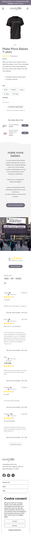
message (18, 278)
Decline (14, 525)
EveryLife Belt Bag (14, 124)
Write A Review (16, 266)
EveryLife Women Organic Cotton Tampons (13, 132)
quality (7, 278)
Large (21, 89)
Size (3, 85)
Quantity (5, 97)
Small (5, 89)
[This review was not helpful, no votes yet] (25, 313)
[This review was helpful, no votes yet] (22, 313)
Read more (7, 344)
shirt (12, 278)
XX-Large (15, 94)
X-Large (6, 94)
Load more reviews (15, 444)
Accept (14, 521)
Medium (13, 89)
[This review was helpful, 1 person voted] (22, 437)
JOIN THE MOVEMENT (15, 205)
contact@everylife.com (9, 464)
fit (5, 283)
